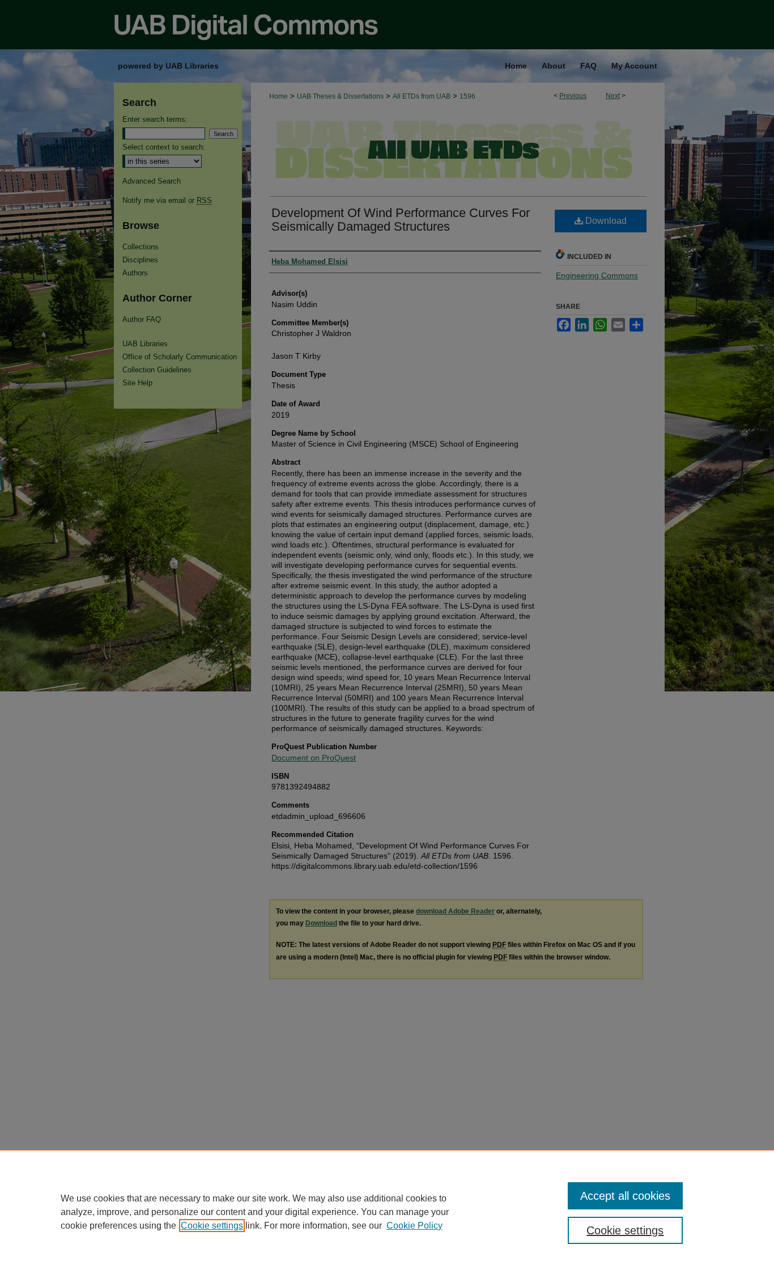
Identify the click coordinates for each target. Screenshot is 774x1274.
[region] (387, 1211)
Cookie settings (212, 1225)
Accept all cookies (625, 1196)
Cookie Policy (414, 1225)
